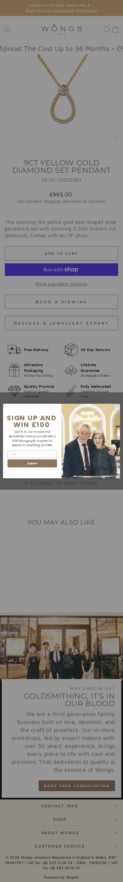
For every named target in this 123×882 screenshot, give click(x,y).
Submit (32, 463)
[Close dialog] (116, 407)
